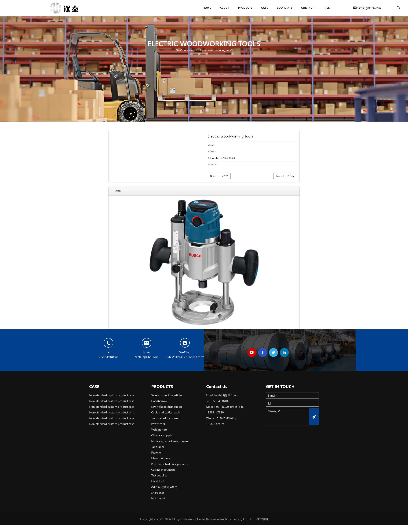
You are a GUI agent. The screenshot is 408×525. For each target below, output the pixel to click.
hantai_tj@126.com (369, 8)
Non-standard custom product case (111, 395)
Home (191, 50)
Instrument (158, 498)
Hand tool (157, 481)
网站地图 (262, 519)
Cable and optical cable (165, 412)
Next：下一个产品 (219, 175)
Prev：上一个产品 (285, 175)
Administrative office (164, 487)
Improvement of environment (170, 441)
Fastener (156, 452)
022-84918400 (220, 401)
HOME (207, 7)
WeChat (184, 352)
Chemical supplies (162, 435)
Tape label (157, 447)
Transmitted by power (165, 418)
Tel (108, 352)
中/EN (326, 7)
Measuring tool (160, 458)
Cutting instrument (163, 470)
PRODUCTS (245, 7)
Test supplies (159, 475)
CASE (264, 7)
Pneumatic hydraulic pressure (169, 464)
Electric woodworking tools (215, 50)
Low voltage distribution (166, 407)
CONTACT (307, 7)
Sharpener (157, 492)
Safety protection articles (166, 395)
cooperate (284, 7)
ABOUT (224, 7)
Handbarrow (159, 401)
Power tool (158, 424)
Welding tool (159, 429)
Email (146, 352)
